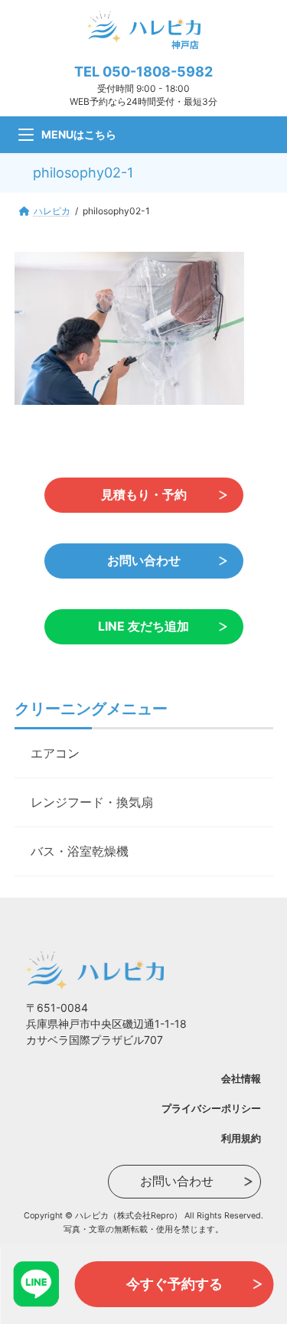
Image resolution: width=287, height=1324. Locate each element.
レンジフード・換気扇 (92, 802)
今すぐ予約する (174, 1284)
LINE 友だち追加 (143, 625)
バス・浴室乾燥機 (80, 851)
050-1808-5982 (158, 72)
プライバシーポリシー (211, 1107)
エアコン (55, 753)
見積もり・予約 (144, 494)
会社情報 (241, 1077)
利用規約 (241, 1137)
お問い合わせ (144, 560)
